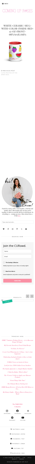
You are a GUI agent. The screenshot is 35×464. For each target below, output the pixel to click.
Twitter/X (18, 429)
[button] (6, 4)
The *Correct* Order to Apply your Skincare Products (17, 376)
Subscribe (17, 281)
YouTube (18, 448)
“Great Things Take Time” (18, 380)
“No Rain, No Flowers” (17, 348)
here (19, 216)
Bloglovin (18, 453)
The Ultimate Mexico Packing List (17, 384)
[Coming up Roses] (17, 11)
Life (23, 457)
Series (21, 459)
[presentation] (27, 296)
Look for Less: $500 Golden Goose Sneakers (17, 365)
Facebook (18, 438)
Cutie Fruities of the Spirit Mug (9, 72)
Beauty (14, 459)
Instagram (18, 434)
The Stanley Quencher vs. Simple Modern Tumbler (17, 369)
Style (29, 457)
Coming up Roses (14, 457)
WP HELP (25, 461)
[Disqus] (17, 101)
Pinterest (18, 443)
